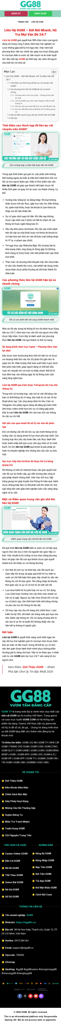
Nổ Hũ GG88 (12, 868)
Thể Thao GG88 (14, 875)
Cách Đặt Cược (44, 894)
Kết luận (14, 118)
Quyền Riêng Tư (14, 815)
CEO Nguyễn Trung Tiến (18, 835)
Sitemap (10, 962)
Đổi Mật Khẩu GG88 (46, 887)
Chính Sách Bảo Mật (16, 794)
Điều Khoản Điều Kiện (16, 787)
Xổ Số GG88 (12, 896)
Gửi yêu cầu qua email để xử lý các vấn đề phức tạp (35, 106)
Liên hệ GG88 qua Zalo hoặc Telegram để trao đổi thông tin (34, 102)
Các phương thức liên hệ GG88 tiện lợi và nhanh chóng (30, 90)
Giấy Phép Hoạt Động (16, 801)
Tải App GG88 (43, 880)
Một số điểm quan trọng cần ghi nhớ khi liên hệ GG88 (33, 115)
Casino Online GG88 (16, 853)
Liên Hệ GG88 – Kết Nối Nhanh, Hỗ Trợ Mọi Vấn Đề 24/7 (30, 78)
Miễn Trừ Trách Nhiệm (17, 821)
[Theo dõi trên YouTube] (35, 996)
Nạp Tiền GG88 (44, 867)
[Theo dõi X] (25, 996)
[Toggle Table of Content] (52, 71)
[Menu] (4, 5)
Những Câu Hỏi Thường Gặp (20, 808)
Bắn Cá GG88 (12, 860)
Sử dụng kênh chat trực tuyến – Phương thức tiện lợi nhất (34, 96)
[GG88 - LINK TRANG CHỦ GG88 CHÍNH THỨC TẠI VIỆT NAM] (30, 5)
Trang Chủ (23, 22)
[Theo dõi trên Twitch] (41, 996)
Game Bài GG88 (14, 882)
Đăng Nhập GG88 (45, 860)
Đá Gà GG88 (12, 889)
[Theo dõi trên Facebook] (19, 996)
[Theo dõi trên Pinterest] (30, 996)
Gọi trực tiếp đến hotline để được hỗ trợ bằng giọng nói (35, 110)
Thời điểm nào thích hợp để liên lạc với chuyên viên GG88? (32, 84)
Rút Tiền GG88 (43, 874)
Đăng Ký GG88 (43, 853)
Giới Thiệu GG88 (32, 667)
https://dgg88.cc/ (26, 922)
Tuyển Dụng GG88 (15, 828)
